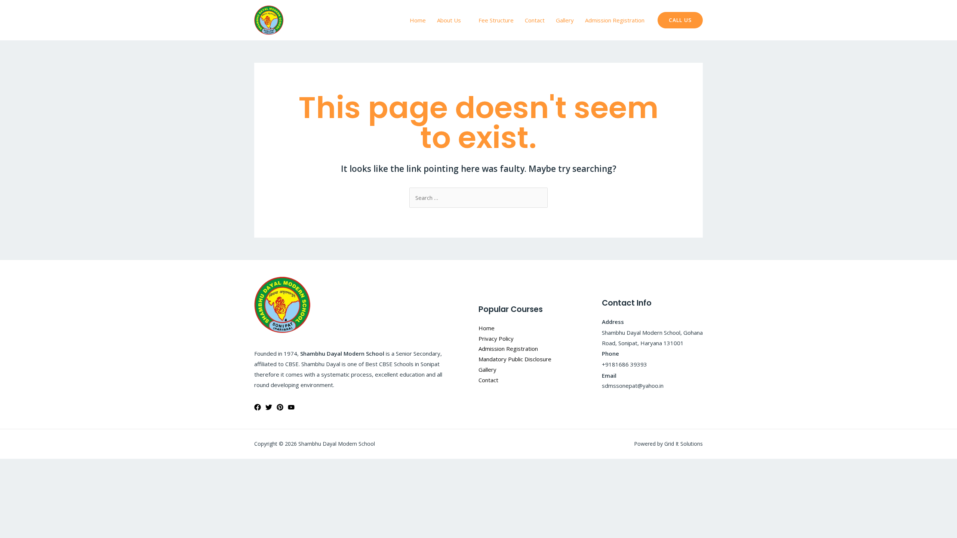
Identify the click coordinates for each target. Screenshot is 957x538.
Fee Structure (496, 20)
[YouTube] (291, 407)
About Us (449, 20)
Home (418, 20)
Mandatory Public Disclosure (514, 359)
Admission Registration (614, 20)
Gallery (565, 20)
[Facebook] (257, 407)
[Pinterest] (280, 407)
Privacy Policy (496, 338)
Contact (535, 20)
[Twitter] (268, 407)
